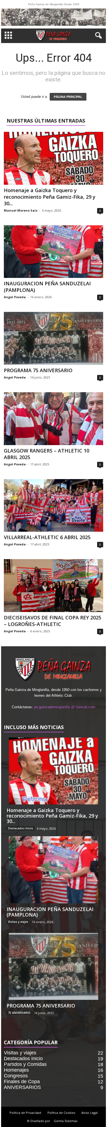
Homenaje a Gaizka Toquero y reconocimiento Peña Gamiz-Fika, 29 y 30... (49, 197)
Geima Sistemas (65, 1121)
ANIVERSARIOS (22, 1087)
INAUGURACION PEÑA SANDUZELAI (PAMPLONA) (50, 912)
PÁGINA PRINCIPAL (68, 96)
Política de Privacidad (25, 1113)
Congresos (16, 1075)
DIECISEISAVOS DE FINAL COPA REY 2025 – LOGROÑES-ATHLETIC (52, 620)
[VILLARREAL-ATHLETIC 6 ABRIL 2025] (53, 505)
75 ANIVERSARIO (19, 1013)
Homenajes (16, 1070)
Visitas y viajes (18, 922)
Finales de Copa (22, 1081)
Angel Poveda (15, 297)
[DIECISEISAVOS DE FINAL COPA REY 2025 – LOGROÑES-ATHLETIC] (53, 585)
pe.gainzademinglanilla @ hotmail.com (64, 707)
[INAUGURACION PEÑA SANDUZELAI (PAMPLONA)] (53, 251)
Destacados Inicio (20, 828)
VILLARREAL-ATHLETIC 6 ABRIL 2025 (47, 537)
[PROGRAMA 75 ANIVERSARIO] (53, 338)
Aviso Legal (89, 1113)
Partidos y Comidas (25, 1064)
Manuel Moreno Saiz (21, 210)
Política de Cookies (61, 1113)
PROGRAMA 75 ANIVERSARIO (38, 370)
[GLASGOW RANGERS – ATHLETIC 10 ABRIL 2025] (53, 418)
